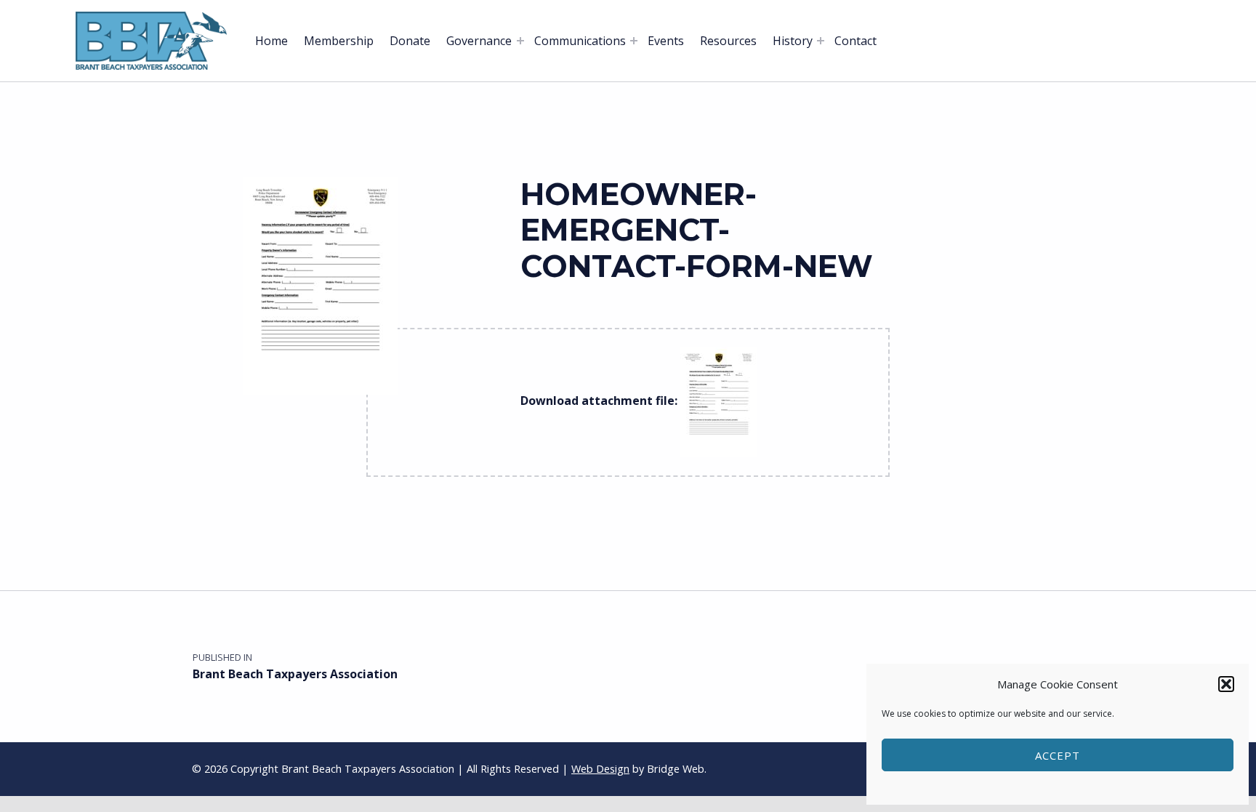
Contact (855, 41)
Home (271, 41)
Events (666, 41)
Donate (410, 41)
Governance (479, 41)
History (793, 41)
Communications (580, 41)
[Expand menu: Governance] (520, 40)
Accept (1057, 755)
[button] (1226, 684)
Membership (339, 41)
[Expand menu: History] (820, 40)
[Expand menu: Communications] (633, 40)
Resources (728, 41)
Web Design (600, 769)
